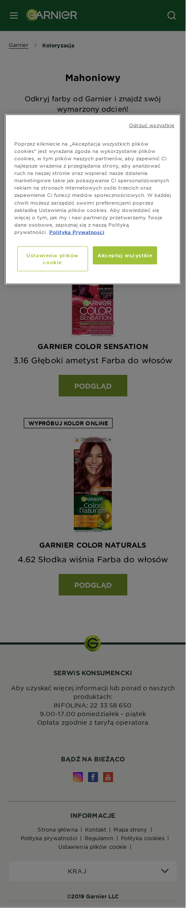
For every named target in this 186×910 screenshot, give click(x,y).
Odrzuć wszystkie (152, 125)
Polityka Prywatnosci (76, 231)
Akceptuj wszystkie (125, 255)
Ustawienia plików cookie (52, 258)
